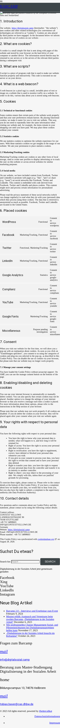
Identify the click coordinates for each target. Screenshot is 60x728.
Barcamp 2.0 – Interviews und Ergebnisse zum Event (32, 611)
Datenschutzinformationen (47, 716)
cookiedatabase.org (46, 539)
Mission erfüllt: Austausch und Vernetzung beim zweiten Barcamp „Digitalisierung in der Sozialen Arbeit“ (30, 619)
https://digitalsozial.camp (19, 529)
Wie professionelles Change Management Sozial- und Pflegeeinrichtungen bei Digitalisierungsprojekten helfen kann (32, 628)
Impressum (54, 723)
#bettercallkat (45, 711)
